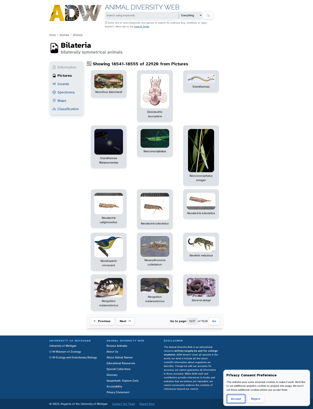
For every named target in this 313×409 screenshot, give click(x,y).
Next (123, 321)
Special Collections (119, 369)
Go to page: (178, 321)
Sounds (63, 83)
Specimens (66, 92)
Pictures (64, 75)
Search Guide (141, 26)
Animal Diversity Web (142, 7)
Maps (61, 100)
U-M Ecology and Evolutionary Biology (73, 357)
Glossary (112, 375)
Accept (236, 399)
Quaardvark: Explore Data (122, 381)
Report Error (147, 404)
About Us (112, 351)
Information (66, 67)
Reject (255, 399)
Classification (68, 109)
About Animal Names (120, 357)
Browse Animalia (117, 346)
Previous (104, 321)
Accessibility (114, 386)
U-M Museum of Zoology (65, 351)
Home (52, 34)
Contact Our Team (123, 404)
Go (214, 321)
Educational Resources (121, 363)
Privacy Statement (118, 392)
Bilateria (78, 34)
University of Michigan (62, 346)
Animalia (64, 34)
